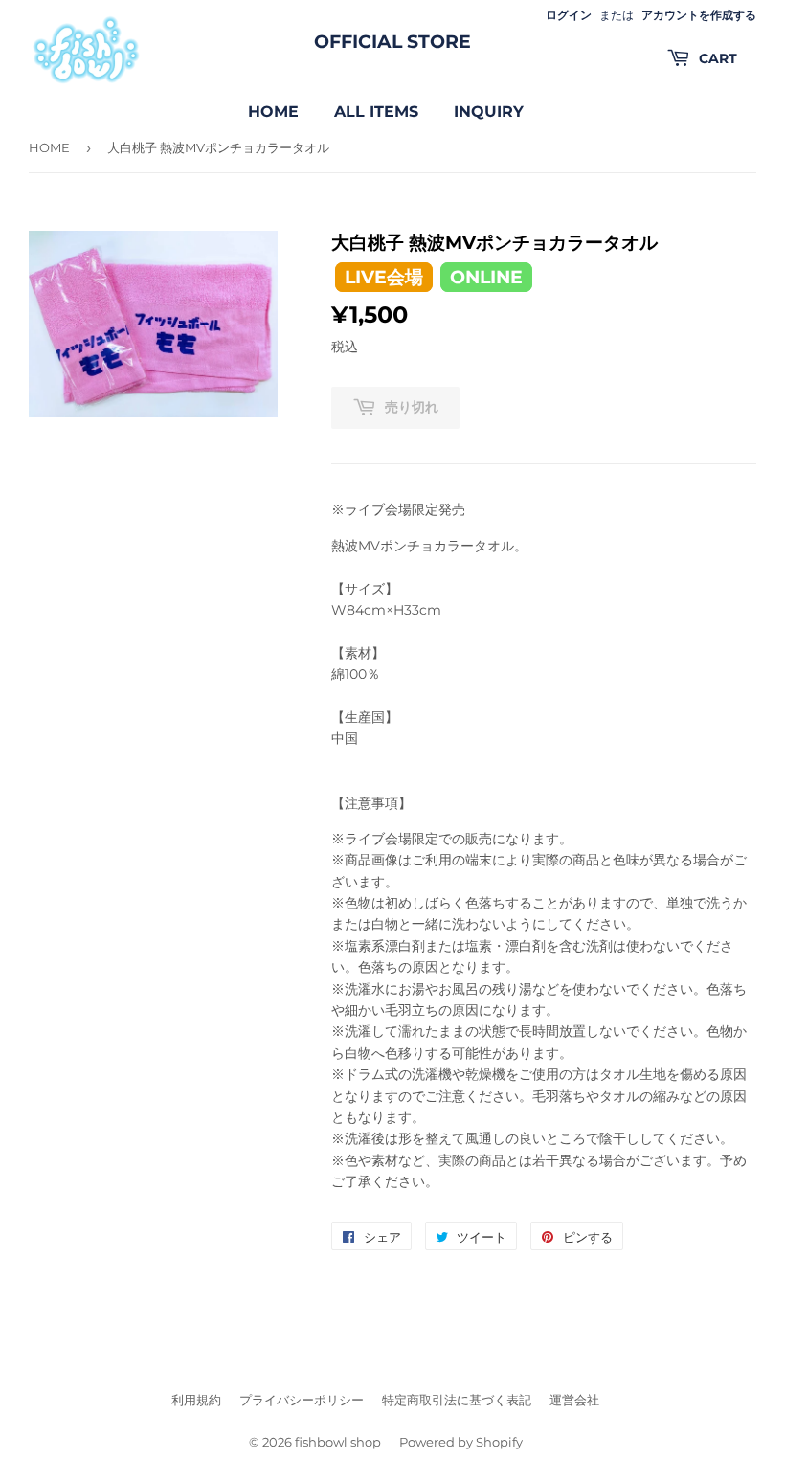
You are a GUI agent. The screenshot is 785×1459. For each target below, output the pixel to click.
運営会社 (574, 1399)
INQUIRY (489, 111)
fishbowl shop (338, 1441)
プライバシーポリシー (301, 1399)
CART (716, 58)
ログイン (569, 15)
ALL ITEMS (376, 111)
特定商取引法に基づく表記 (456, 1399)
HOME (273, 111)
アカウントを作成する (698, 15)
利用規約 (196, 1399)
